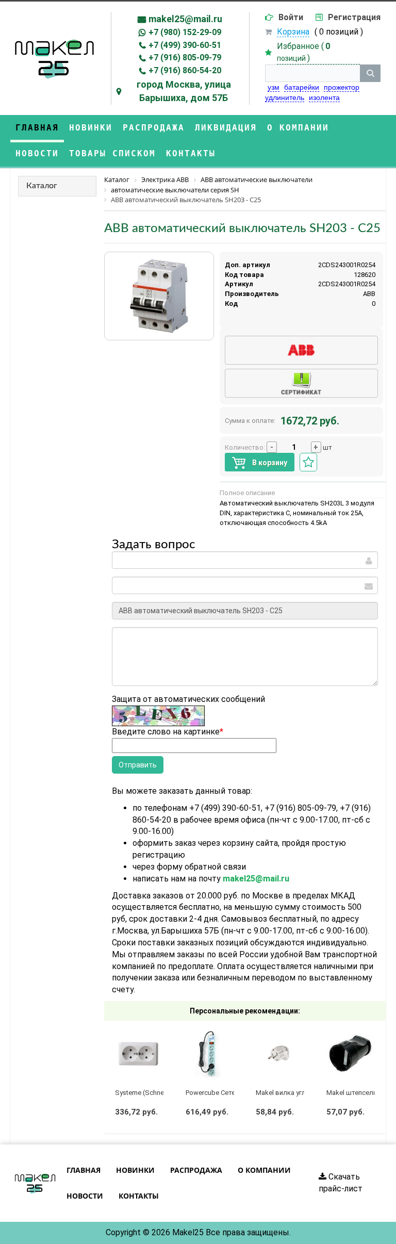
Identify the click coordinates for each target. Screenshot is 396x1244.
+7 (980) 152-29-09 (184, 32)
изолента (324, 97)
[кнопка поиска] (370, 73)
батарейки (301, 87)
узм (273, 87)
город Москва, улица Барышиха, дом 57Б (184, 91)
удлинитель (284, 97)
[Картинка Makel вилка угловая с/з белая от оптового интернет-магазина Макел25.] (280, 1053)
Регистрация (354, 17)
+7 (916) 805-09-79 (184, 57)
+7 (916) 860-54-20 (184, 70)
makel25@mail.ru (185, 18)
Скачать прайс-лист (340, 1182)
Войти (290, 17)
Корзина (293, 32)
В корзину (269, 463)
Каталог (41, 186)
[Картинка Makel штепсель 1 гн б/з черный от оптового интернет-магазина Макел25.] (350, 1053)
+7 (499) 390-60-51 (184, 45)
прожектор (341, 87)
